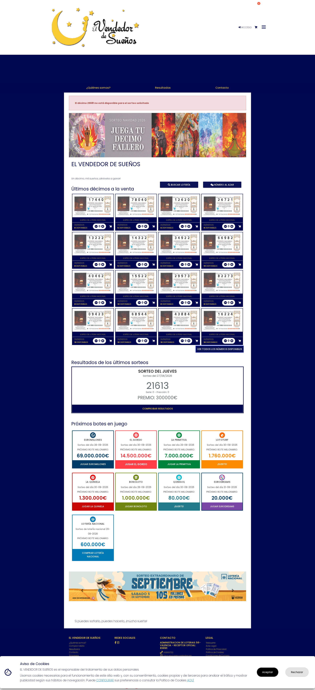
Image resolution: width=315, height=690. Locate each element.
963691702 (168, 652)
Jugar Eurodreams (222, 506)
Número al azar (223, 184)
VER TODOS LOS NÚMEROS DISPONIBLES (219, 349)
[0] (257, 27)
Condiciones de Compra (217, 655)
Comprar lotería (76, 645)
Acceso (246, 27)
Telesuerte (210, 642)
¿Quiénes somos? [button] (98, 88)
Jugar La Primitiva (179, 464)
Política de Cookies (215, 652)
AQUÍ (190, 680)
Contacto (73, 652)
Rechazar (297, 672)
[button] (82, 139)
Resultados (74, 649)
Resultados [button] (163, 88)
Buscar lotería (180, 184)
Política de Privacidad (216, 649)
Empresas (74, 655)
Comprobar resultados (157, 408)
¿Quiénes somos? (77, 642)
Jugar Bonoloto (136, 506)
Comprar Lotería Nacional (93, 554)
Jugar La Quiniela (93, 506)
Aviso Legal (211, 645)
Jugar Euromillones (93, 464)
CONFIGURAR (105, 680)
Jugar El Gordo (136, 464)
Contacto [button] (222, 88)
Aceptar (267, 672)
